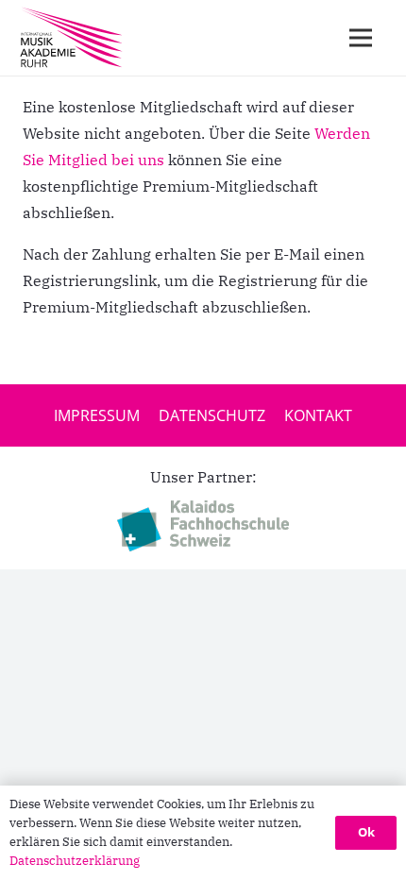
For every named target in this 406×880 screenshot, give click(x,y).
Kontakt (318, 415)
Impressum (97, 415)
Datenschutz (212, 415)
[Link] (71, 38)
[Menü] (360, 37)
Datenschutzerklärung (74, 861)
